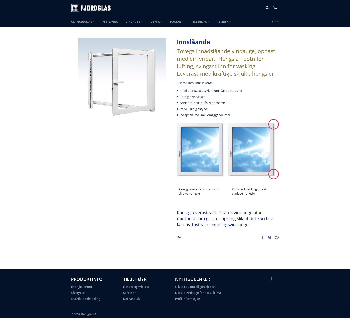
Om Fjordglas (82, 21)
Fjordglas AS (88, 314)
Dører (156, 21)
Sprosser (129, 293)
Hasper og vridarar (136, 287)
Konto (275, 21)
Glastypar (78, 293)
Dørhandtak (131, 299)
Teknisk (223, 21)
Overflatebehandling (85, 299)
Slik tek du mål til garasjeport (195, 287)
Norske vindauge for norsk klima (198, 293)
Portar (176, 21)
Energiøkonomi (82, 287)
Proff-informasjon (187, 299)
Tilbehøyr (199, 21)
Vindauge (133, 21)
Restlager (110, 21)
